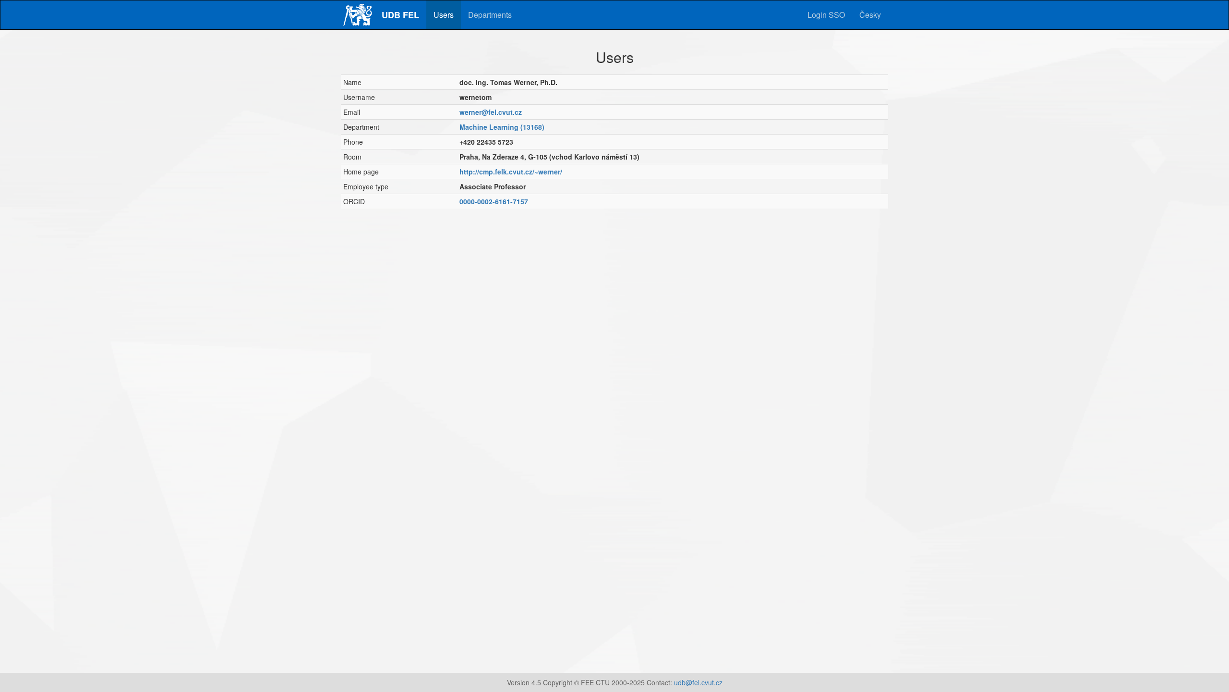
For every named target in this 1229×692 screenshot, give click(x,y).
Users (444, 14)
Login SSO (826, 14)
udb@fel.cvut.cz (698, 682)
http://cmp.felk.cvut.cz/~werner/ (510, 171)
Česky (870, 14)
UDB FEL (400, 15)
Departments (490, 14)
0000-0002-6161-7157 (493, 201)
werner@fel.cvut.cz (490, 112)
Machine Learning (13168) (501, 127)
